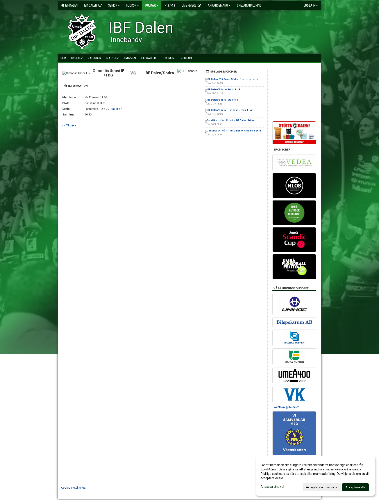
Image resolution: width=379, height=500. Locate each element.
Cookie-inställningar (73, 487)
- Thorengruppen (233, 79)
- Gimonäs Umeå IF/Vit (229, 110)
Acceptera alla (355, 487)
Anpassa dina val (272, 486)
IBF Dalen (71, 5)
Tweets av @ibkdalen (285, 407)
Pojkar (150, 5)
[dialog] (315, 476)
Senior (112, 5)
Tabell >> (116, 108)
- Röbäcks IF (223, 89)
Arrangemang (218, 5)
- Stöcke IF (222, 99)
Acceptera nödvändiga (321, 487)
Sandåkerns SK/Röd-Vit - (230, 120)
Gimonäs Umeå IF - (234, 130)
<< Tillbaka (69, 125)
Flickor (131, 5)
